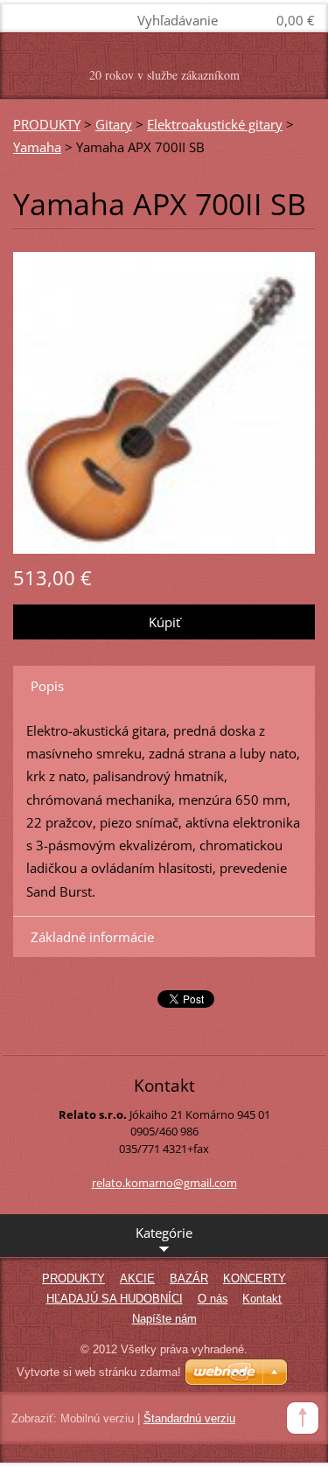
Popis (47, 686)
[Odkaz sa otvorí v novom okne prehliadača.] (164, 400)
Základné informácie (92, 937)
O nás (213, 1298)
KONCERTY (254, 1278)
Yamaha (37, 147)
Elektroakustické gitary (215, 124)
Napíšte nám (164, 1318)
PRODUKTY (46, 124)
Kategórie (164, 1232)
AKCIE (137, 1278)
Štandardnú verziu (189, 1418)
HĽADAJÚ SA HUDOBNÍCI (114, 1298)
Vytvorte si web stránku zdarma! (99, 1372)
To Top (302, 1418)
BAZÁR (189, 1278)
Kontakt (262, 1298)
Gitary (113, 124)
